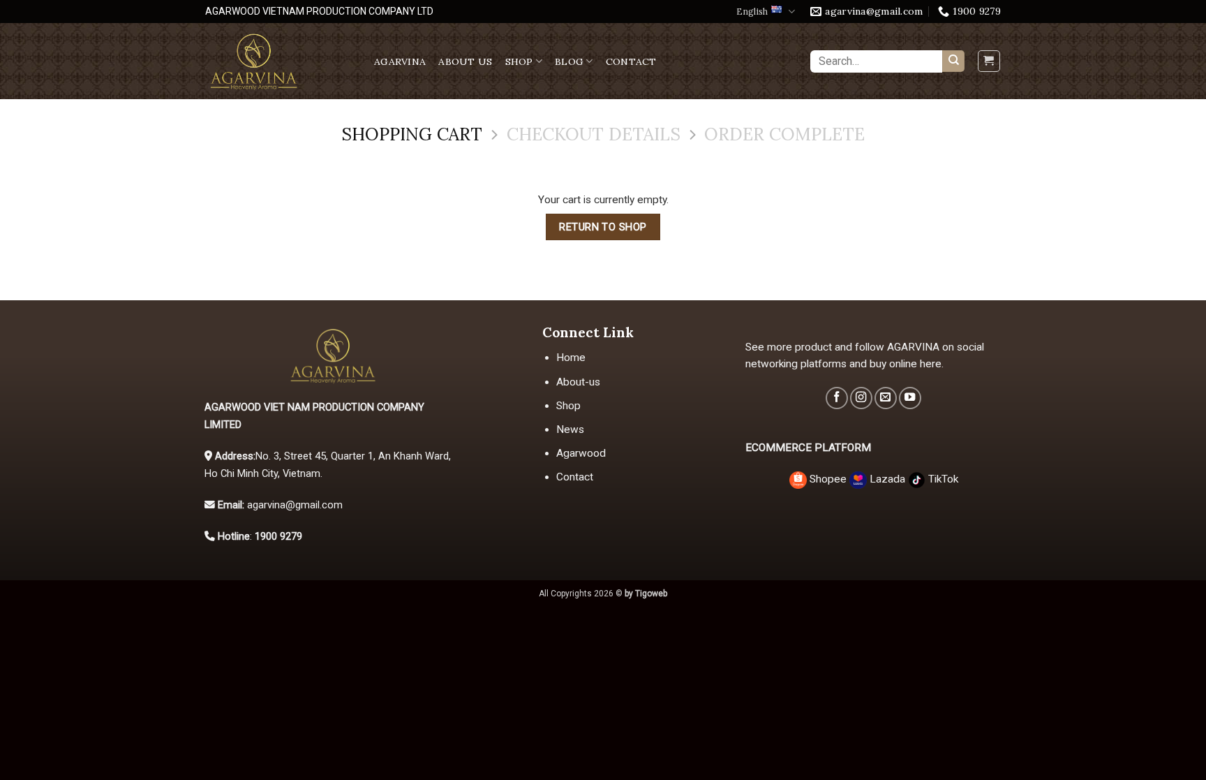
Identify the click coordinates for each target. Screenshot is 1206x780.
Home (571, 357)
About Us (465, 61)
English (752, 11)
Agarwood (581, 453)
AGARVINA (400, 61)
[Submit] (953, 61)
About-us (578, 382)
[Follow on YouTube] (910, 398)
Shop (519, 61)
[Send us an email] (885, 398)
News (570, 429)
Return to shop (602, 227)
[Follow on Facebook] (837, 398)
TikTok (941, 479)
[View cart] (988, 61)
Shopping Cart (411, 134)
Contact (631, 61)
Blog (569, 61)
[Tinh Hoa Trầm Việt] (279, 61)
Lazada (887, 479)
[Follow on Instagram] (861, 398)
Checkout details (593, 134)
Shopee (828, 479)
